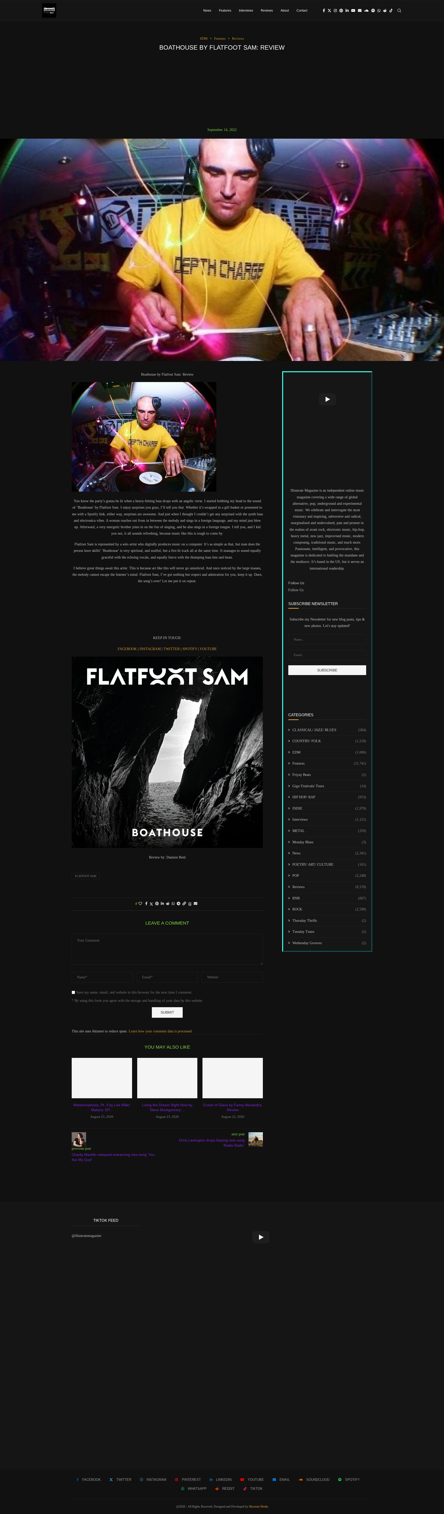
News (207, 10)
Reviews (267, 10)
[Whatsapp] (379, 10)
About (285, 10)
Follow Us (295, 590)
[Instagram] (335, 10)
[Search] (399, 10)
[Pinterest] (341, 10)
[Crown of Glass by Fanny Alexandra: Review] (232, 1078)
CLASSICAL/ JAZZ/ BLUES (329, 730)
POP (329, 876)
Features (225, 10)
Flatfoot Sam (85, 876)
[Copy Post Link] (184, 904)
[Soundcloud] (366, 10)
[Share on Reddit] (168, 904)
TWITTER (172, 649)
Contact (302, 10)
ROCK (329, 909)
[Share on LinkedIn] (162, 904)
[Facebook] (324, 10)
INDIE (329, 808)
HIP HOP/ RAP (329, 797)
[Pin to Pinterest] (157, 904)
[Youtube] (353, 10)
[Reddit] (385, 10)
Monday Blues (329, 842)
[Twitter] (329, 10)
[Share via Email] (195, 904)
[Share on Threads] (190, 904)
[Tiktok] (391, 10)
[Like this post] (140, 904)
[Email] (360, 10)
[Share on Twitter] (151, 904)
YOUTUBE (208, 649)
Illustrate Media (258, 1506)
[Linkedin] (347, 10)
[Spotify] (373, 10)
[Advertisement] (222, 89)
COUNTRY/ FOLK (329, 741)
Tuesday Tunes (329, 932)
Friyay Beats (329, 775)
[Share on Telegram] (178, 904)
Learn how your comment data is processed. (161, 1031)
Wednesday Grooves (329, 943)
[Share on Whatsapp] (173, 904)
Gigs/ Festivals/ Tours (329, 786)
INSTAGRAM (151, 649)
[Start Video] (327, 399)
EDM (329, 752)
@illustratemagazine (86, 1236)
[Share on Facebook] (146, 904)
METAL (329, 831)
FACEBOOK (128, 649)
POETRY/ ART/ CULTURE (329, 864)
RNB (329, 898)
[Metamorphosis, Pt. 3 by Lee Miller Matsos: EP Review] (102, 1078)
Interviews (246, 10)
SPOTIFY (190, 649)
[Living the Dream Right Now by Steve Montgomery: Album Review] (167, 1078)
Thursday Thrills (329, 921)
